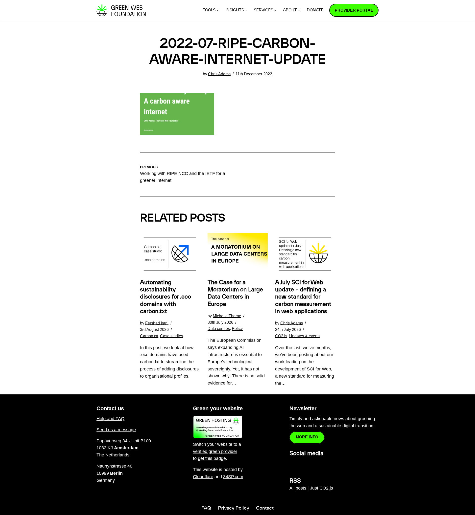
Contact (265, 508)
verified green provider (215, 451)
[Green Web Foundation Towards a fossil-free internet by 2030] (121, 10)
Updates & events (304, 336)
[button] (217, 10)
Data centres (219, 328)
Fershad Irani (156, 323)
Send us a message (116, 429)
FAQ (206, 508)
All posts (297, 488)
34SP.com (233, 476)
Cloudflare (203, 476)
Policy (237, 328)
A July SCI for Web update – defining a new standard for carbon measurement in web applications (303, 297)
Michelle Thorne (227, 316)
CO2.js (281, 336)
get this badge (212, 458)
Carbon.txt (149, 336)
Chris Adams (219, 74)
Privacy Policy (233, 508)
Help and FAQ (110, 418)
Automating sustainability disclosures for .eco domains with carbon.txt (165, 297)
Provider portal (354, 10)
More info (307, 437)
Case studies (171, 336)
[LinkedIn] (292, 464)
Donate (315, 10)
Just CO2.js (321, 488)
